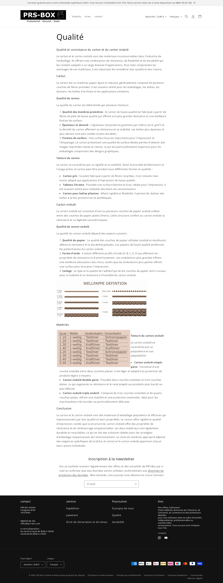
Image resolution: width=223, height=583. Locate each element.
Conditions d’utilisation (154, 575)
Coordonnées (197, 575)
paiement (72, 515)
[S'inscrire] (135, 484)
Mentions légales (195, 578)
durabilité (118, 522)
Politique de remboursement (100, 575)
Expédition (72, 508)
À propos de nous (123, 508)
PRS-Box (40, 575)
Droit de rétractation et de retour (87, 522)
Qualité (116, 515)
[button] (186, 16)
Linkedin (162, 533)
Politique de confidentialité (129, 575)
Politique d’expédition (178, 575)
